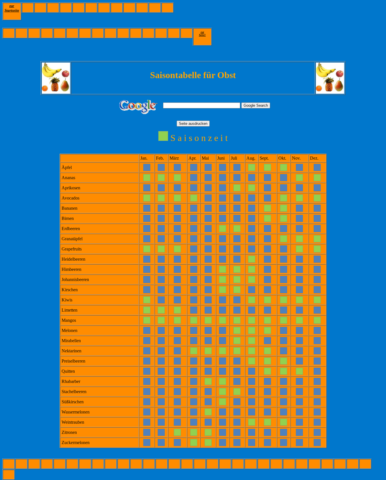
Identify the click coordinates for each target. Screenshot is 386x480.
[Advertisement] (277, 15)
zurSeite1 (202, 34)
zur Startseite (12, 8)
